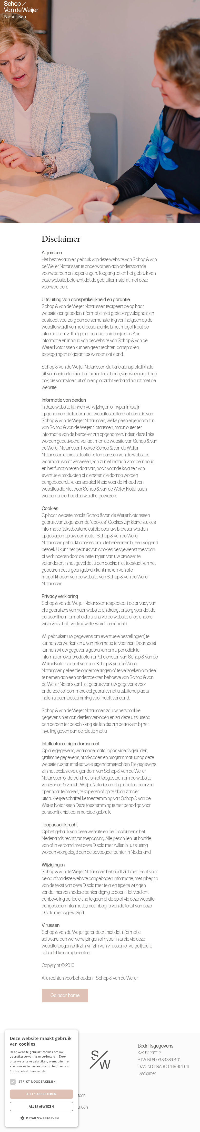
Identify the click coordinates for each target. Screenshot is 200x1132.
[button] (41, 1118)
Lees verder (38, 1071)
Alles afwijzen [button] (41, 1106)
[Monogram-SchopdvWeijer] (21, 9)
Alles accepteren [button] (41, 1094)
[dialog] (41, 1078)
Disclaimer (147, 1073)
